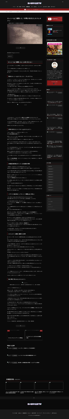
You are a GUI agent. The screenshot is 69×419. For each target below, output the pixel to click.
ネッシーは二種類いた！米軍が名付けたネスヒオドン (21, 11)
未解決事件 (60, 146)
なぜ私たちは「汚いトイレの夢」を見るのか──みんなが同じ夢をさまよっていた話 (54, 102)
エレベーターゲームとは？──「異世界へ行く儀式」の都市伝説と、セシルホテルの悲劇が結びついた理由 (54, 128)
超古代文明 (45, 6)
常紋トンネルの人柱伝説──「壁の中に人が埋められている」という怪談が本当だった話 (54, 115)
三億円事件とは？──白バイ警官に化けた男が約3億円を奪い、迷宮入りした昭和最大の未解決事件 (54, 156)
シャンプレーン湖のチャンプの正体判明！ (26, 348)
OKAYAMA (17, 52)
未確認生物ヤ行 (50, 187)
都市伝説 (23, 6)
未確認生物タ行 (50, 176)
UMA (15, 23)
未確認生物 (28, 6)
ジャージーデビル (34, 174)
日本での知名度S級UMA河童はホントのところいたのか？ (56, 392)
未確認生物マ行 (50, 184)
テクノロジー (40, 6)
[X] (20, 48)
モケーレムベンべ (23, 174)
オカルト (14, 6)
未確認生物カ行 (50, 171)
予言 (32, 6)
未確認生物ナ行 (50, 179)
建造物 (49, 6)
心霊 (17, 6)
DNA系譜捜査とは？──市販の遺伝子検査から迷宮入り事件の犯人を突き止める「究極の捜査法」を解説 (54, 142)
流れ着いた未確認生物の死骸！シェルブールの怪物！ (29, 362)
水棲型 (13, 23)
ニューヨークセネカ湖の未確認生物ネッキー (27, 355)
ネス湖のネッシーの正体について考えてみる (15, 79)
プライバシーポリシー (51, 209)
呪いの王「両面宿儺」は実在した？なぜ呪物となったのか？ (42, 392)
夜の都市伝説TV (37, 415)
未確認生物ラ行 (50, 189)
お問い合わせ (53, 6)
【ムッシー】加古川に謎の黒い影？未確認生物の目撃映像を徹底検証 (12, 392)
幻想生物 (35, 6)
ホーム (49, 198)
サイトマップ (50, 206)
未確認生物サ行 (50, 174)
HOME (7, 11)
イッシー (29, 174)
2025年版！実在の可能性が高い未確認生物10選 (26, 392)
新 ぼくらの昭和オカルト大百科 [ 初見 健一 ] (57, 30)
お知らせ (49, 204)
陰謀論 (20, 6)
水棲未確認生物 (21, 23)
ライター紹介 (50, 201)
